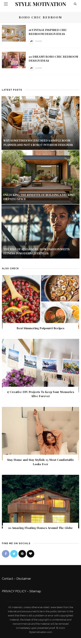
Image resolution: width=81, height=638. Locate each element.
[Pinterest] (22, 554)
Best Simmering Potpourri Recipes (40, 328)
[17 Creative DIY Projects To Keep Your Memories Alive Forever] (40, 365)
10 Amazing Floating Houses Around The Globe (40, 528)
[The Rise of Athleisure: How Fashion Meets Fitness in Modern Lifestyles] (40, 231)
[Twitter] (14, 554)
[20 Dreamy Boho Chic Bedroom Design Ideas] (14, 59)
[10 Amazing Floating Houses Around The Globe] (40, 501)
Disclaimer (23, 578)
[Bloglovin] (30, 554)
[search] (75, 4)
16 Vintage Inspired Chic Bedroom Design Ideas (48, 32)
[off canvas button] (6, 4)
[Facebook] (5, 554)
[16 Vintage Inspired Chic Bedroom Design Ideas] (14, 33)
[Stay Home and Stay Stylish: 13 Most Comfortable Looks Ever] (40, 433)
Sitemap (35, 591)
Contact (7, 578)
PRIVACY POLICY (14, 591)
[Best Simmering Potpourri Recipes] (40, 301)
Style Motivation (40, 3)
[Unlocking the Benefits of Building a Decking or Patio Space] (40, 177)
